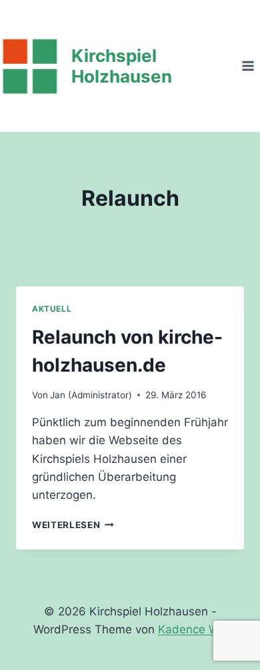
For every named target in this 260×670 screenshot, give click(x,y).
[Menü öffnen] (247, 65)
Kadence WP (192, 629)
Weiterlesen (73, 524)
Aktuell (51, 309)
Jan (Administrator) (91, 395)
